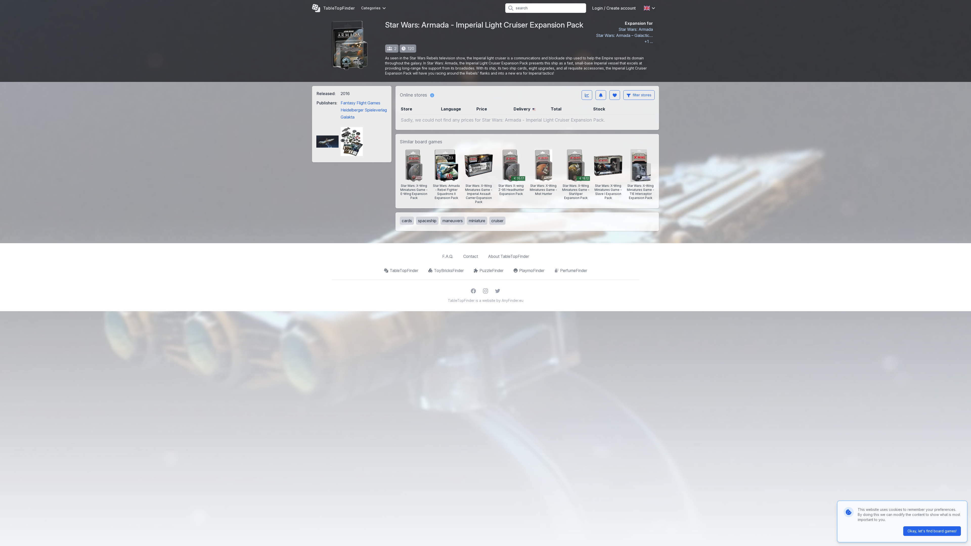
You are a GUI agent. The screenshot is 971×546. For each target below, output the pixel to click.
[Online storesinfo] (432, 95)
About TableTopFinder (508, 256)
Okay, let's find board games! (932, 531)
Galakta (348, 117)
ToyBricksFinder (449, 270)
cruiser (497, 220)
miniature (477, 220)
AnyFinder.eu (512, 300)
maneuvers (453, 220)
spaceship (427, 220)
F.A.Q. (447, 256)
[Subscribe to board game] (600, 95)
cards (407, 220)
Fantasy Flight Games (360, 102)
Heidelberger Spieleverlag (364, 109)
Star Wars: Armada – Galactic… (624, 35)
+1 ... (648, 41)
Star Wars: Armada (636, 29)
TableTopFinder (404, 270)
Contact (470, 256)
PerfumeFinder (573, 270)
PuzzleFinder (491, 270)
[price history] (587, 95)
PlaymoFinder (531, 270)
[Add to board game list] (614, 95)
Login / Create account (614, 8)
